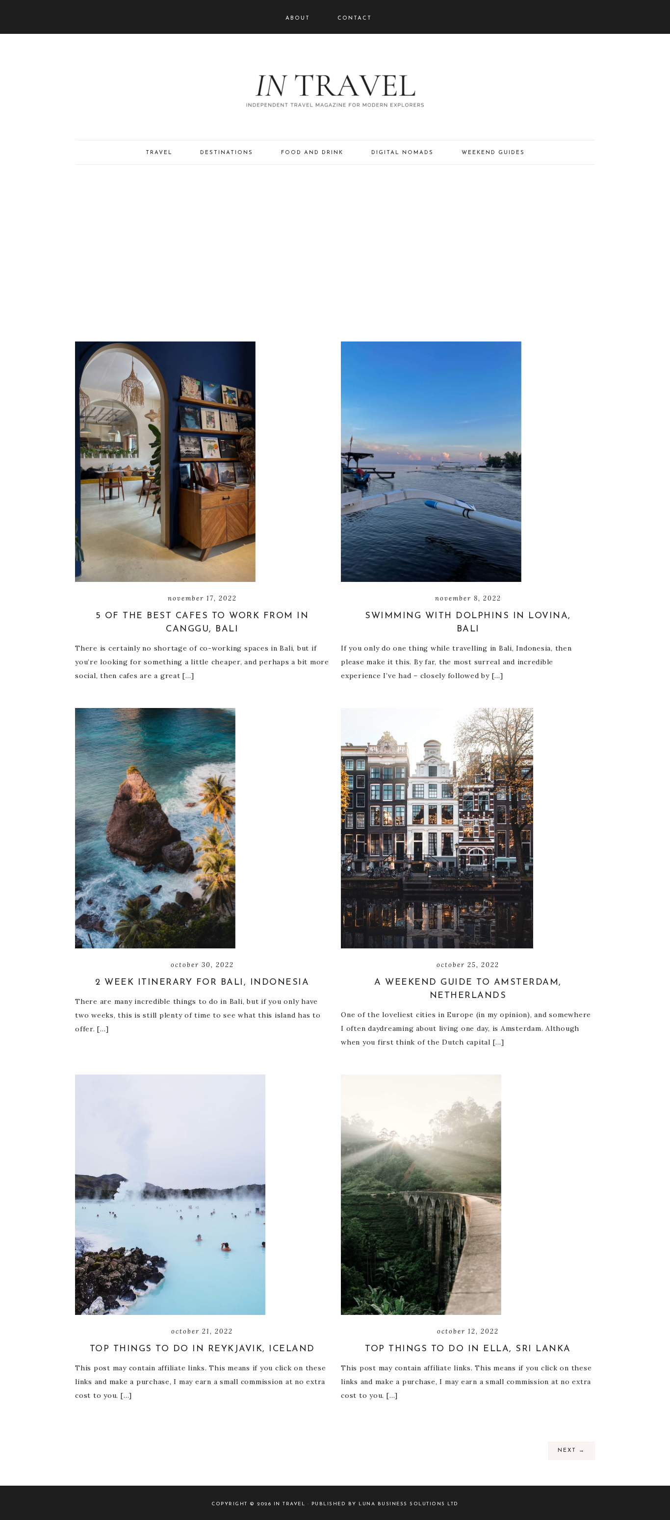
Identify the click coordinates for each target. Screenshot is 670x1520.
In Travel (335, 88)
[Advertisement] (335, 253)
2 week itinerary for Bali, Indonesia (202, 982)
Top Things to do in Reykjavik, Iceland (202, 1349)
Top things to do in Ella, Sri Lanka (468, 1349)
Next (571, 1450)
